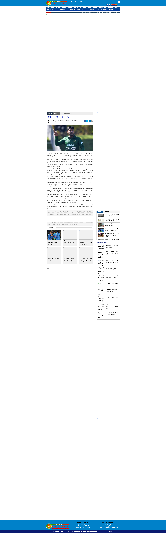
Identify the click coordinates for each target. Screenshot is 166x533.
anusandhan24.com (67, 531)
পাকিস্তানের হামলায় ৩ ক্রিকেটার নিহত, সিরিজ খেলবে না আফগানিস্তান (70, 260)
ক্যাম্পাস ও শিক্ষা (71, 9)
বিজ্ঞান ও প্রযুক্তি (102, 8)
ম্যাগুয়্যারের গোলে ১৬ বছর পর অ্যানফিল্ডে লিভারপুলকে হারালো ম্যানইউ (86, 242)
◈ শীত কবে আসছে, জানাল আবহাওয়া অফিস (65, 12)
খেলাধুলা (89, 8)
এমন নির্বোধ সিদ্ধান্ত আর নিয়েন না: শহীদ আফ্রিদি (112, 313)
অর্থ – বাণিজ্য (83, 8)
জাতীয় (52, 8)
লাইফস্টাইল (110, 8)
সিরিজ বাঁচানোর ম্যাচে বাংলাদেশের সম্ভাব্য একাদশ (112, 298)
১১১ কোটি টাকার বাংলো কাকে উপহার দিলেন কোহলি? (86, 260)
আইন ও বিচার (63, 9)
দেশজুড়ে (58, 8)
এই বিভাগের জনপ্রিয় (102, 242)
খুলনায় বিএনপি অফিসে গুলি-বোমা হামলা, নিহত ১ (112, 224)
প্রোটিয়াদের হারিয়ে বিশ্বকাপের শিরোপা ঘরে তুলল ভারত (54, 242)
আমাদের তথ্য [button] (104, 9)
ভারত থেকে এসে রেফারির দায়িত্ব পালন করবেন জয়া (112, 276)
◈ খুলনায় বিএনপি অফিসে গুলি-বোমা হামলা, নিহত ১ (108, 12)
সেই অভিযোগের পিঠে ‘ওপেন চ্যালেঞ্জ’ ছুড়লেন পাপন (112, 253)
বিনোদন (95, 8)
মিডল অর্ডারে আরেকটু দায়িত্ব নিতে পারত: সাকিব (70, 242)
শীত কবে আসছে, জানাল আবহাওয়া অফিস (112, 215)
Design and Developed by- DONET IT (105, 531)
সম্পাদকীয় (92, 9)
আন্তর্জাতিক (70, 8)
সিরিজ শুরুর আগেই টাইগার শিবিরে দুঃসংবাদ (112, 290)
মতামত (56, 9)
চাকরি (78, 9)
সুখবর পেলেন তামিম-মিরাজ (112, 283)
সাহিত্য (83, 9)
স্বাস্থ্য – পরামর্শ (50, 9)
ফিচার (116, 8)
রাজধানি (76, 8)
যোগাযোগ (111, 9)
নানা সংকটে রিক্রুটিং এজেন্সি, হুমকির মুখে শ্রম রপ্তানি (112, 220)
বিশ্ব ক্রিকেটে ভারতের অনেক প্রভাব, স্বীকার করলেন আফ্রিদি (112, 306)
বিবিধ (98, 9)
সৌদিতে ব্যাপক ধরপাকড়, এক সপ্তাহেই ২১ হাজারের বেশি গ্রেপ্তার (112, 235)
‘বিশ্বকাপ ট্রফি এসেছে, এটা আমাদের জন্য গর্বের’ (112, 269)
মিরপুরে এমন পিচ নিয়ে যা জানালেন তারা (54, 259)
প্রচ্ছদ (48, 8)
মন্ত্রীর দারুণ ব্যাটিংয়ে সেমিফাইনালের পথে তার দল (112, 261)
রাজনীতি (64, 8)
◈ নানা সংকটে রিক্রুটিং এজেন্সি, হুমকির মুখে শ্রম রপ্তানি (86, 12)
